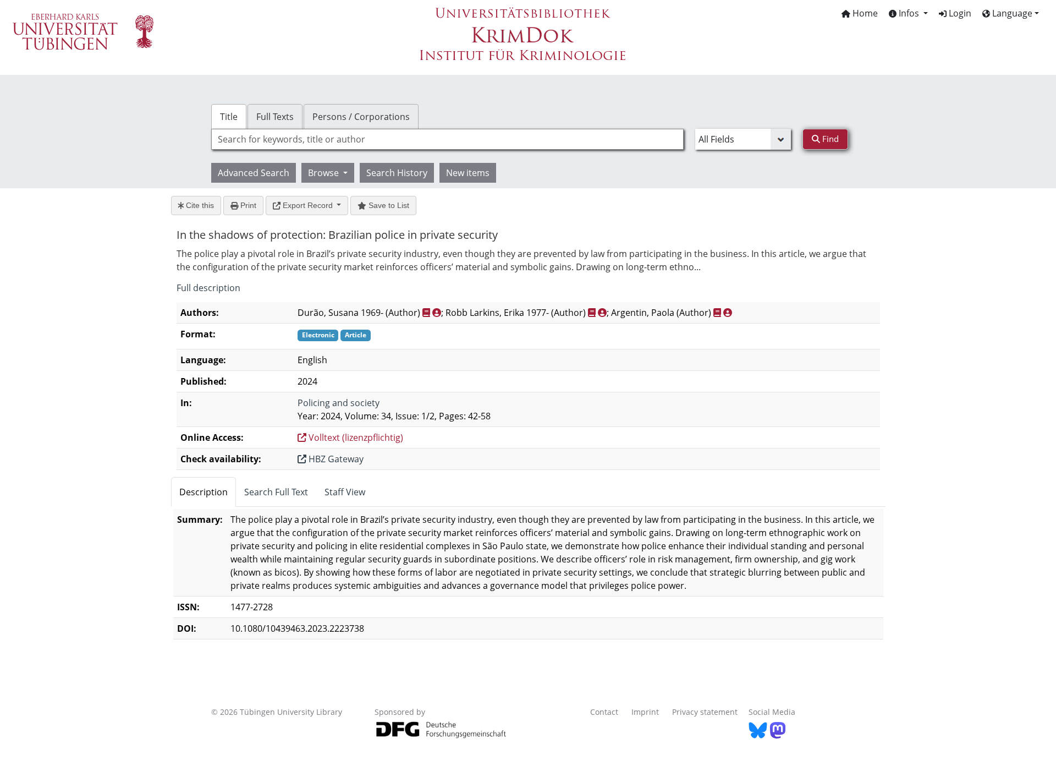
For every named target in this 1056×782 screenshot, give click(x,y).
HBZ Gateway (335, 459)
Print (247, 205)
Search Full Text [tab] (276, 492)
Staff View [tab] (344, 492)
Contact (604, 712)
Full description (208, 288)
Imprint (645, 712)
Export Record (307, 205)
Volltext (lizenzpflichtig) (354, 437)
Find (829, 138)
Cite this (199, 205)
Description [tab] (203, 492)
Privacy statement (705, 712)
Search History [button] (396, 173)
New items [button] (468, 173)
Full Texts (275, 117)
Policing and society (339, 403)
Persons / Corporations (361, 117)
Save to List (387, 205)
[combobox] (447, 139)
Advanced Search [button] (253, 173)
